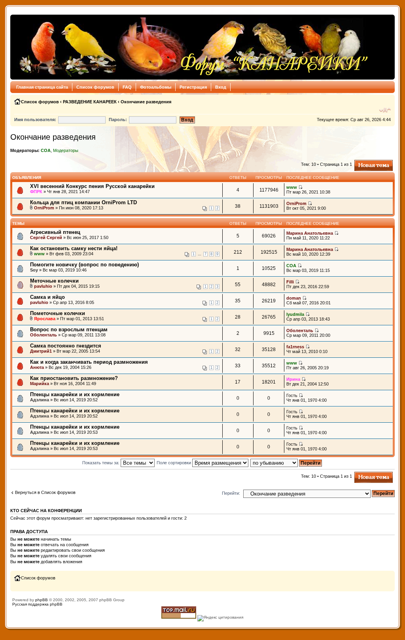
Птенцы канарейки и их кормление (74, 394)
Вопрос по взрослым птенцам (69, 329)
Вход (220, 87)
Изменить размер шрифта (385, 110)
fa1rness (295, 346)
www (291, 187)
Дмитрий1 (41, 351)
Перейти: (231, 493)
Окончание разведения (146, 101)
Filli (290, 281)
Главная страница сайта (42, 87)
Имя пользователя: (35, 119)
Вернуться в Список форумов (45, 492)
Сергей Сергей (46, 237)
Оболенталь (43, 334)
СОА (46, 150)
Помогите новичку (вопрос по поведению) (84, 265)
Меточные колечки (54, 281)
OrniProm (44, 207)
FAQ (127, 87)
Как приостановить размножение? (74, 378)
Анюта (37, 367)
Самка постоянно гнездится (65, 346)
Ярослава (44, 318)
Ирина (293, 379)
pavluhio (43, 286)
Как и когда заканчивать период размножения (89, 362)
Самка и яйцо (47, 297)
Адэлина (39, 399)
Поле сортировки (174, 462)
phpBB (41, 600)
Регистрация (193, 87)
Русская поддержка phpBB (37, 604)
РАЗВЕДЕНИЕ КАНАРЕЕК (90, 101)
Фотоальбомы (155, 87)
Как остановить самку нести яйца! (73, 248)
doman (293, 298)
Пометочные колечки (57, 313)
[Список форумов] (191, 47)
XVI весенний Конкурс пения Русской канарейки (92, 186)
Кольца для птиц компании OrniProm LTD (83, 202)
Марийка (39, 383)
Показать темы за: (101, 462)
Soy (34, 270)
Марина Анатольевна (309, 233)
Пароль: (118, 119)
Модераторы (65, 150)
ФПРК (36, 191)
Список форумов (95, 87)
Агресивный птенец (55, 232)
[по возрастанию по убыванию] (286, 462)
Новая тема (366, 162)
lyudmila (295, 314)
